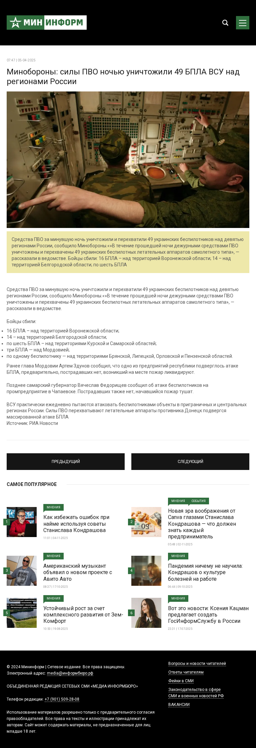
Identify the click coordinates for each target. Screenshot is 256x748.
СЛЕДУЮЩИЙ (190, 458)
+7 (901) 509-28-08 (62, 699)
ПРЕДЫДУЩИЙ (65, 458)
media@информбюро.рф (70, 673)
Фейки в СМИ (181, 681)
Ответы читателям (186, 672)
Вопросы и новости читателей (197, 663)
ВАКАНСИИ (179, 704)
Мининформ (47, 22)
